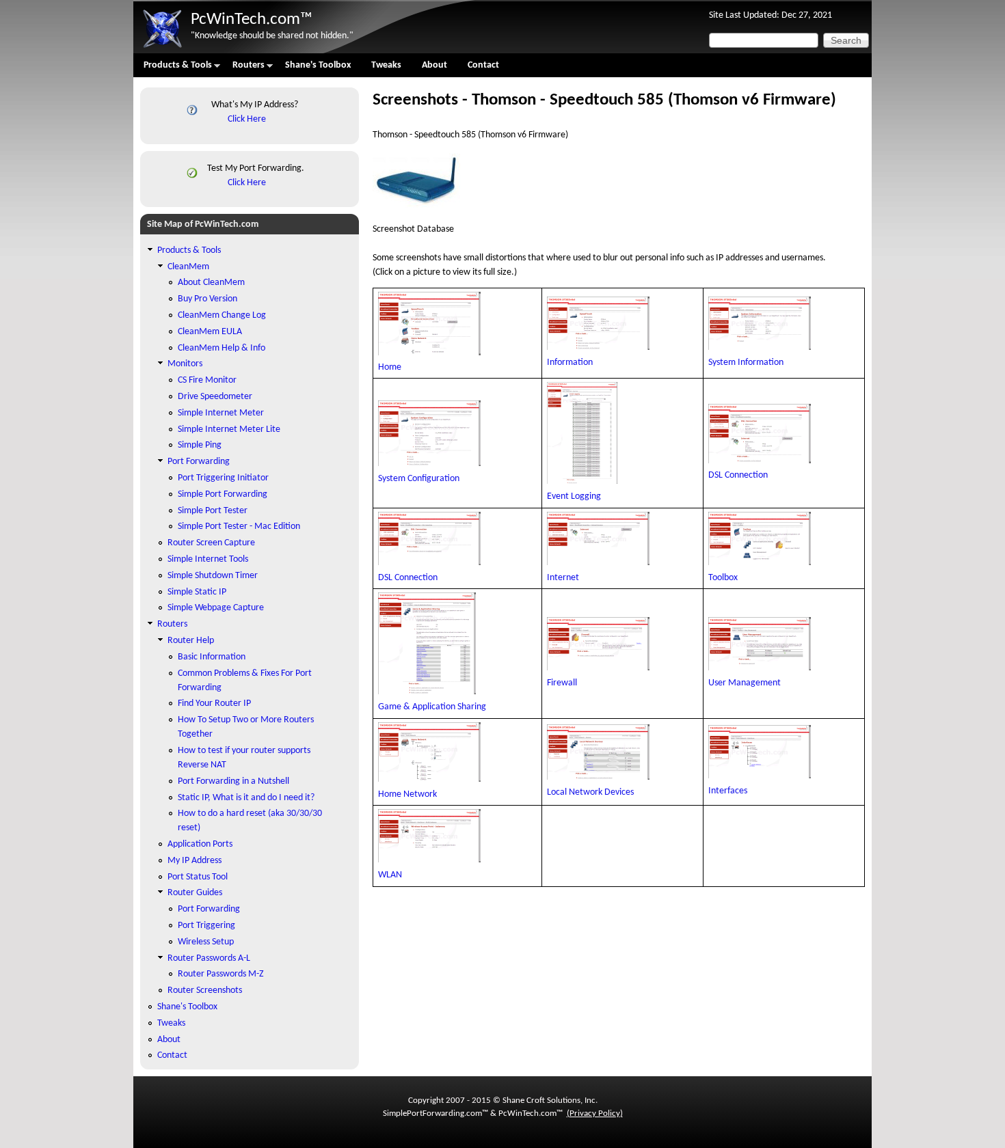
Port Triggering (206, 925)
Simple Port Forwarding (222, 494)
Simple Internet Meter (221, 413)
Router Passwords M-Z (221, 974)
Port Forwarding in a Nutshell (233, 781)
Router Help (191, 641)
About (434, 65)
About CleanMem (211, 282)
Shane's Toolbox (318, 65)
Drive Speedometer (215, 397)
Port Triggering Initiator (223, 478)
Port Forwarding (199, 461)
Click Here (247, 119)
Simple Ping (200, 445)
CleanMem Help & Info (221, 348)
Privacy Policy (595, 1113)
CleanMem (188, 267)
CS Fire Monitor (207, 380)
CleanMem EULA (210, 332)
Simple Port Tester (212, 511)
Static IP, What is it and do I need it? (246, 798)
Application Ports (200, 844)
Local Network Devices (590, 792)
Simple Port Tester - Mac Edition (239, 526)
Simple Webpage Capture (216, 608)
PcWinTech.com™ (251, 19)
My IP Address (195, 861)
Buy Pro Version (207, 299)
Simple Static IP (197, 592)
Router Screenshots (205, 990)
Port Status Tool (198, 877)
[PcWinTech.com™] (162, 48)
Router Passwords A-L (209, 958)
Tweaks (386, 65)
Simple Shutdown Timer (213, 576)
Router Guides (195, 893)
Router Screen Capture (211, 543)
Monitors (185, 364)
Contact (483, 65)
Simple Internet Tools (208, 559)
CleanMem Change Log (222, 315)
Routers (243, 68)
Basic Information (211, 657)
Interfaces (727, 791)
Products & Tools (172, 68)
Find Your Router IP (214, 703)
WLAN (390, 875)
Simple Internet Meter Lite (229, 429)
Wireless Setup (206, 942)
